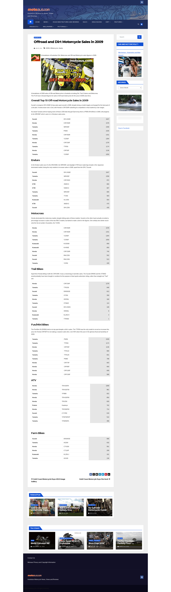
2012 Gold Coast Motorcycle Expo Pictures (39, 510)
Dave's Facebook (123, 128)
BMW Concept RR (40, 543)
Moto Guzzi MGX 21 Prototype (69, 542)
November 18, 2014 (67, 546)
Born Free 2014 (96, 543)
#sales (61, 48)
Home (37, 22)
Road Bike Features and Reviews (66, 22)
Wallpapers (48, 26)
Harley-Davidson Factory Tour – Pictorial (126, 543)
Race (85, 22)
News (46, 22)
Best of (120, 538)
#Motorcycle (54, 48)
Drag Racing (97, 22)
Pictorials (62, 26)
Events (91, 540)
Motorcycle (37, 37)
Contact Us (31, 558)
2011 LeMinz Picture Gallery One (69, 508)
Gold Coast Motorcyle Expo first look (94, 479)
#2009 (48, 48)
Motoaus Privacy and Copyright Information (41, 562)
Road (32, 540)
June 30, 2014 (94, 546)
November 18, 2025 (38, 546)
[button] (138, 24)
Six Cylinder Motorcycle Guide (97, 508)
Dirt (108, 22)
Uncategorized (68, 538)
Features (118, 22)
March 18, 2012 (124, 546)
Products (34, 26)
